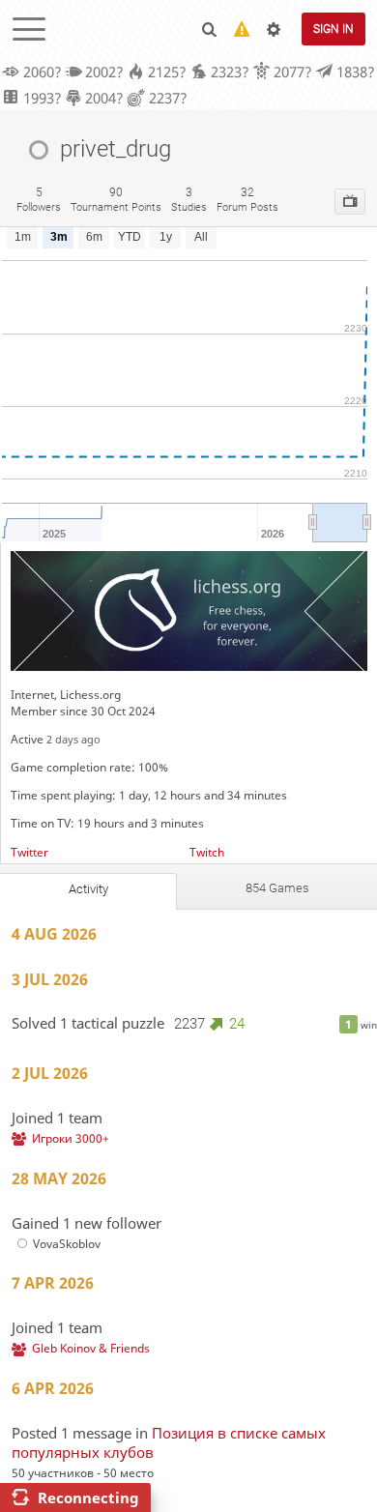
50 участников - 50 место (83, 1473)
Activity (88, 889)
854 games (277, 888)
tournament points (116, 200)
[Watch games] (349, 201)
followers (38, 200)
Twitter (29, 852)
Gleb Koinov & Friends (91, 1348)
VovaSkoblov (67, 1244)
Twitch (206, 852)
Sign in (333, 29)
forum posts (247, 200)
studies (189, 200)
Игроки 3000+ (70, 1138)
